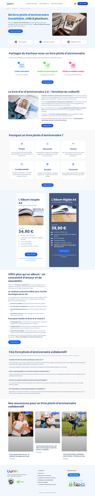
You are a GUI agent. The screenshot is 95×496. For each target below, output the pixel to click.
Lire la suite (12, 458)
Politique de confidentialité (45, 480)
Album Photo (14, 8)
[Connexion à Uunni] (75, 3)
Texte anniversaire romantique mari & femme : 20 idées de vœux (74, 455)
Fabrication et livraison (44, 475)
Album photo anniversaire (25, 8)
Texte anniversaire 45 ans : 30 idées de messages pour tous (19, 455)
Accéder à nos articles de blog (46, 478)
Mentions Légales (43, 482)
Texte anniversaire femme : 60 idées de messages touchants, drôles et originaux (46, 447)
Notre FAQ (41, 473)
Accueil (8, 8)
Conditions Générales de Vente (47, 484)
